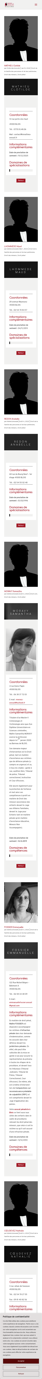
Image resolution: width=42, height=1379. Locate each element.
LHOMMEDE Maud (13, 246)
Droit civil (33, 594)
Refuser (21, 1374)
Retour (21, 180)
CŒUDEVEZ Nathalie (14, 1231)
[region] (21, 1346)
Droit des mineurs (10, 75)
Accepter (21, 1361)
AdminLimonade (12, 249)
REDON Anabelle (11, 419)
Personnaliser (21, 1367)
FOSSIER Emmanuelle (13, 927)
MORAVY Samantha (13, 591)
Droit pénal (21, 75)
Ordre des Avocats (13, 68)
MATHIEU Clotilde (12, 66)
